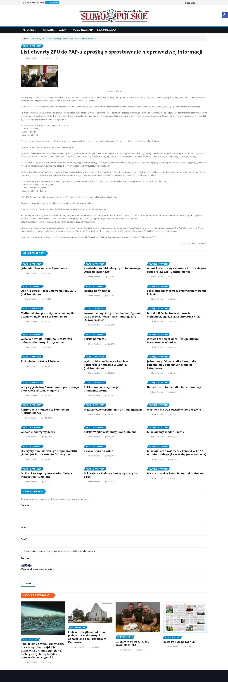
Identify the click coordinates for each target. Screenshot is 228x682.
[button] (225, 15)
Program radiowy (106, 30)
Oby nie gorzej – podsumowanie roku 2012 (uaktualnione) (48, 292)
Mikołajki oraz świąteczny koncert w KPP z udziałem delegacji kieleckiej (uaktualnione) (176, 452)
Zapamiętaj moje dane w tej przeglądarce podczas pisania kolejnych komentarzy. (59, 551)
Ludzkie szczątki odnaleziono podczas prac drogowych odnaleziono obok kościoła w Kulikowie (87, 637)
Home (25, 38)
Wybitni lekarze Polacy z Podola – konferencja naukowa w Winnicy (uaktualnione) (106, 364)
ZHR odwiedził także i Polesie (40, 361)
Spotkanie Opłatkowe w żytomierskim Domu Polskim (176, 292)
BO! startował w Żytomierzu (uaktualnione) (175, 473)
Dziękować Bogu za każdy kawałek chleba (132, 643)
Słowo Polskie (31, 58)
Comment (25, 505)
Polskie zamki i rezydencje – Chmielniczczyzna (102, 388)
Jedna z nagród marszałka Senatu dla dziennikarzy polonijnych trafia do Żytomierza (171, 364)
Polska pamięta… (95, 339)
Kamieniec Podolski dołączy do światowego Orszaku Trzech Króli (112, 269)
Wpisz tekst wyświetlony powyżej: (37, 569)
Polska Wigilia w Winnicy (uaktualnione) (110, 432)
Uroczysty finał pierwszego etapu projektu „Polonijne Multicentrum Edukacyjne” (49, 452)
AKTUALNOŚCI (30, 30)
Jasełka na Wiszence (97, 290)
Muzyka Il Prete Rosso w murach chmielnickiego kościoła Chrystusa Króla (174, 314)
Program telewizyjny (82, 30)
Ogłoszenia (48, 30)
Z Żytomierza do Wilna (98, 451)
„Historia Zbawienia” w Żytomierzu (44, 268)
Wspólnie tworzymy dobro (38, 432)
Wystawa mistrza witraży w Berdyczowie (174, 409)
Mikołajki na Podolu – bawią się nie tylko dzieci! (111, 474)
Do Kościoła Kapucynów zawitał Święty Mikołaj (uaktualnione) (46, 474)
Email (24, 539)
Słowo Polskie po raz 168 (179, 642)
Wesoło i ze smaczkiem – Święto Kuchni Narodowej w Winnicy (173, 340)
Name (24, 527)
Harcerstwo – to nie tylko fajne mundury (174, 387)
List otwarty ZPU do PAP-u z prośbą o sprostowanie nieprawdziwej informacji (64, 38)
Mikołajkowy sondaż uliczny (165, 432)
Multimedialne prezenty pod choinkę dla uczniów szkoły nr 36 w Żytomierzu (48, 314)
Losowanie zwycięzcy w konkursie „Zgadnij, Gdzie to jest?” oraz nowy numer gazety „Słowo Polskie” (112, 316)
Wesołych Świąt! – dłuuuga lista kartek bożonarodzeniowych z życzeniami (46, 340)
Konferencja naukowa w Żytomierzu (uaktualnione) (45, 411)
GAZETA (62, 30)
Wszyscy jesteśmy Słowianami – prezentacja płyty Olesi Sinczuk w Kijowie (50, 388)
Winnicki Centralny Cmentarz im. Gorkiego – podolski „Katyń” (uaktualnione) (176, 269)
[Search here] (206, 30)
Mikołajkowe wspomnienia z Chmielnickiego (113, 409)
